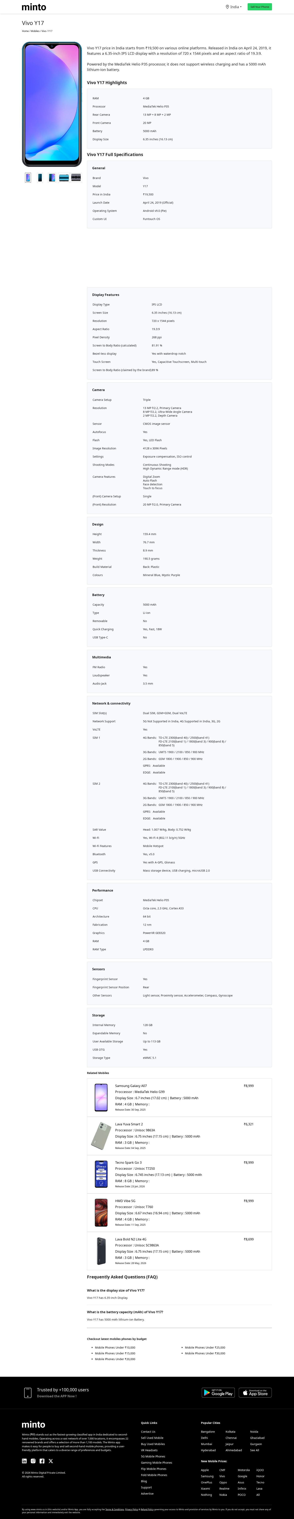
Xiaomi (205, 1488)
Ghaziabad (257, 1438)
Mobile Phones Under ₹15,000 (115, 1353)
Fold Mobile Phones (154, 1475)
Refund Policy (147, 1509)
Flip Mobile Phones (153, 1469)
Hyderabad (208, 1450)
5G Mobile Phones (153, 1456)
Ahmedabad (234, 1450)
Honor (260, 1476)
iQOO (260, 1470)
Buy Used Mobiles (153, 1444)
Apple (205, 1470)
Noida (254, 1431)
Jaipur (230, 1444)
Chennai (231, 1438)
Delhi (204, 1438)
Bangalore (208, 1431)
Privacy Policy (131, 1509)
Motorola (244, 1470)
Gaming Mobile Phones (156, 1462)
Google (242, 1476)
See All (254, 1450)
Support (146, 1487)
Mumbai (206, 1444)
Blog (144, 1481)
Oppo (223, 1482)
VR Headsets (149, 1450)
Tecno (260, 1482)
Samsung (207, 1476)
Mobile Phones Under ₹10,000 (115, 1347)
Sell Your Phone (260, 7)
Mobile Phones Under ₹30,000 (205, 1353)
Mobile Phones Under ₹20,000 (115, 1359)
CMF (222, 1470)
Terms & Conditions (114, 1509)
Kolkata (230, 1431)
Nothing (206, 1495)
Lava (259, 1488)
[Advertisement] (179, 259)
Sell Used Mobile (152, 1438)
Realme (224, 1488)
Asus (241, 1482)
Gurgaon (256, 1444)
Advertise (147, 1493)
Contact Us (148, 1431)
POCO (242, 1495)
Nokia (223, 1495)
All (258, 1495)
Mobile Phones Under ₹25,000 (205, 1347)
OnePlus (206, 1482)
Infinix (242, 1488)
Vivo (222, 1476)
